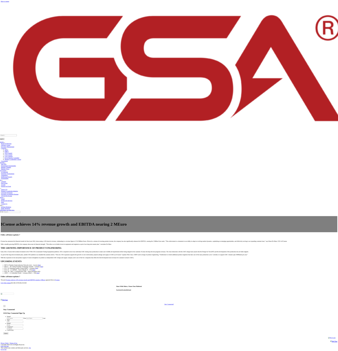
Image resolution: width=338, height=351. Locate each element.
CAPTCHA (10, 330)
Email (9, 323)
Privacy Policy (5, 343)
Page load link (5, 346)
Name (9, 316)
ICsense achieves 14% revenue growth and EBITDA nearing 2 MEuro (25, 280)
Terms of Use (13, 343)
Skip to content (5, 1)
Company (10, 327)
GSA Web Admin (6, 283)
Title (8, 320)
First (25, 318)
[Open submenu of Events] (2, 180)
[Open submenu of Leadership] (4, 142)
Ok (30, 348)
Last (44, 318)
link (39, 265)
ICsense (57, 280)
